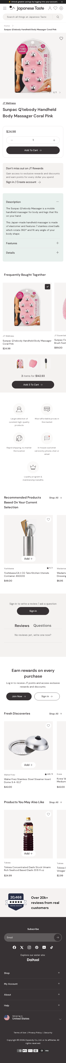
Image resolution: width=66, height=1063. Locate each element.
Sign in (33, 610)
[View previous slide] (49, 92)
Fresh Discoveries (17, 713)
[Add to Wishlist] (61, 38)
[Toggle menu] (5, 8)
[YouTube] (44, 947)
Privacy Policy (35, 1032)
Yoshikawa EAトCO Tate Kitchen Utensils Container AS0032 (26, 574)
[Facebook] (14, 947)
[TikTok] (51, 947)
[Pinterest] (36, 947)
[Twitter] (22, 947)
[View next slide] (60, 92)
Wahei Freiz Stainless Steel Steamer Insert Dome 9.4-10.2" (27, 781)
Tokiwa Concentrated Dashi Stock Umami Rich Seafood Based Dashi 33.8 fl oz (27, 869)
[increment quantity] (54, 140)
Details (10, 252)
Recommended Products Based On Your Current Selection (22, 502)
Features (11, 243)
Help (6, 1005)
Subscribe (57, 937)
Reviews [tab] (22, 626)
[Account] (50, 8)
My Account (11, 983)
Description (13, 202)
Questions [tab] (42, 626)
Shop (7, 973)
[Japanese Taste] (26, 8)
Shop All (53, 497)
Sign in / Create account (21, 182)
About (7, 994)
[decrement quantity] (11, 140)
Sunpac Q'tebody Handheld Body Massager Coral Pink (27, 342)
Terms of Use (20, 1032)
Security (48, 1032)
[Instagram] (29, 947)
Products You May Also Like (24, 802)
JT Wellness (9, 103)
